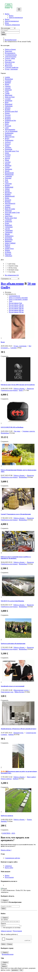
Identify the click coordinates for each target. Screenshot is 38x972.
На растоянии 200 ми (16, 306)
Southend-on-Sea (10, 120)
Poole (7, 182)
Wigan (7, 160)
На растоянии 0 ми (15, 303)
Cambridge (8, 176)
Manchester (8, 95)
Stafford (11, 734)
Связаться (8, 866)
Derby (7, 124)
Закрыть (4, 966)
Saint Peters (8, 216)
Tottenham (8, 210)
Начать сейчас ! (6, 850)
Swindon (8, 155)
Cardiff (7, 93)
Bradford (8, 118)
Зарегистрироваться (16, 17)
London (7, 77)
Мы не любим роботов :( (9, 934)
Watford (7, 214)
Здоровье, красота (28, 431)
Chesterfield (9, 230)
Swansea (8, 117)
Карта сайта (9, 867)
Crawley (7, 156)
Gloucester (8, 183)
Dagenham (8, 238)
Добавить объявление (12, 25)
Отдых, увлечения (20, 346)
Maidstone (8, 241)
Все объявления (12, 275)
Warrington (8, 169)
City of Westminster (11, 131)
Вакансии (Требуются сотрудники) (17, 389)
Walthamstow (9, 236)
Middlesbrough (10, 196)
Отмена (9, 944)
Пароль (3, 923)
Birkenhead (8, 104)
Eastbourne (8, 221)
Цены (7, 23)
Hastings (7, 207)
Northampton (9, 140)
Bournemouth (9, 173)
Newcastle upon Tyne (12, 151)
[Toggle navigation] (19, 9)
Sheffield (8, 82)
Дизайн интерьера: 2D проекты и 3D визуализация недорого (18, 728)
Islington (7, 108)
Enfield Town (9, 248)
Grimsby (7, 205)
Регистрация (9, 877)
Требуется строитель (7, 815)
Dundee (7, 191)
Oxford (7, 167)
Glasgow (8, 86)
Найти (3, 908)
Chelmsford (8, 232)
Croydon (8, 162)
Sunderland (8, 100)
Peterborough (9, 174)
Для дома (17, 431)
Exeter (7, 223)
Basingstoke (9, 239)
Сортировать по (14, 296)
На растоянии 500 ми (16, 312)
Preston (7, 113)
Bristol (7, 84)
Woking (7, 250)
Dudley (7, 146)
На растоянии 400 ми (16, 310)
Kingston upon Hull (11, 111)
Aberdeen (8, 147)
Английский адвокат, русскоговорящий (12, 686)
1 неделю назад (12, 266)
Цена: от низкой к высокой (18, 297)
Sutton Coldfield (10, 243)
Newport (8, 115)
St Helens (8, 252)
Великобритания (10, 40)
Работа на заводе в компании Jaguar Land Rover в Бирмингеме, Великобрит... (16, 557)
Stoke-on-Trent (9, 97)
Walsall (7, 164)
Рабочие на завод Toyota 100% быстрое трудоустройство (18, 384)
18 (12, 833)
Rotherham (8, 225)
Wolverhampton (10, 129)
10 (9, 833)
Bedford (7, 245)
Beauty (3, 342)
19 (14, 833)
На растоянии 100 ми (16, 305)
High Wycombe (10, 209)
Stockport (8, 200)
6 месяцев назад (12, 270)
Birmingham (9, 79)
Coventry (8, 99)
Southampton (9, 133)
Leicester (8, 88)
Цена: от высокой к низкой (18, 299)
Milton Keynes (9, 137)
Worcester (8, 254)
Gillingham (8, 256)
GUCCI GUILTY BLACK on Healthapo (12, 427)
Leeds (7, 91)
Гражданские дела (7, 692)
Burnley (7, 185)
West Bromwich (10, 203)
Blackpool (8, 135)
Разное (29, 819)
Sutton (7, 153)
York (6, 180)
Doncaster (8, 178)
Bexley (7, 138)
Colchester (8, 219)
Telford (7, 189)
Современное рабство (12, 858)
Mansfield (8, 165)
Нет (21, 970)
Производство (18, 733)
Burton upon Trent (11, 218)
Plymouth (8, 126)
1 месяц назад (12, 268)
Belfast (7, 122)
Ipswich (7, 158)
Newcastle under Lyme (12, 212)
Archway (8, 142)
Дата (10, 301)
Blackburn (8, 192)
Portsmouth (8, 149)
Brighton (8, 201)
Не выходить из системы (11, 927)
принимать (15, 970)
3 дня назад (11, 264)
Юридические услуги (21, 690)
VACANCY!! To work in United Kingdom (12, 601)
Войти (11, 16)
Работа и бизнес (19, 388)
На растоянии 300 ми (16, 308)
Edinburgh (8, 90)
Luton (7, 127)
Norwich (8, 144)
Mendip (7, 234)
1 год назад (11, 272)
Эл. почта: (4, 919)
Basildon (8, 194)
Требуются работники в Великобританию (13, 643)
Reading (7, 109)
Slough (7, 171)
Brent (6, 102)
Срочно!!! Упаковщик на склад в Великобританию (16, 514)
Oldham (7, 247)
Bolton (7, 198)
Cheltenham (9, 227)
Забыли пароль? (6, 931)
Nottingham (8, 106)
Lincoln (7, 229)
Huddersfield (9, 187)
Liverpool (8, 81)
